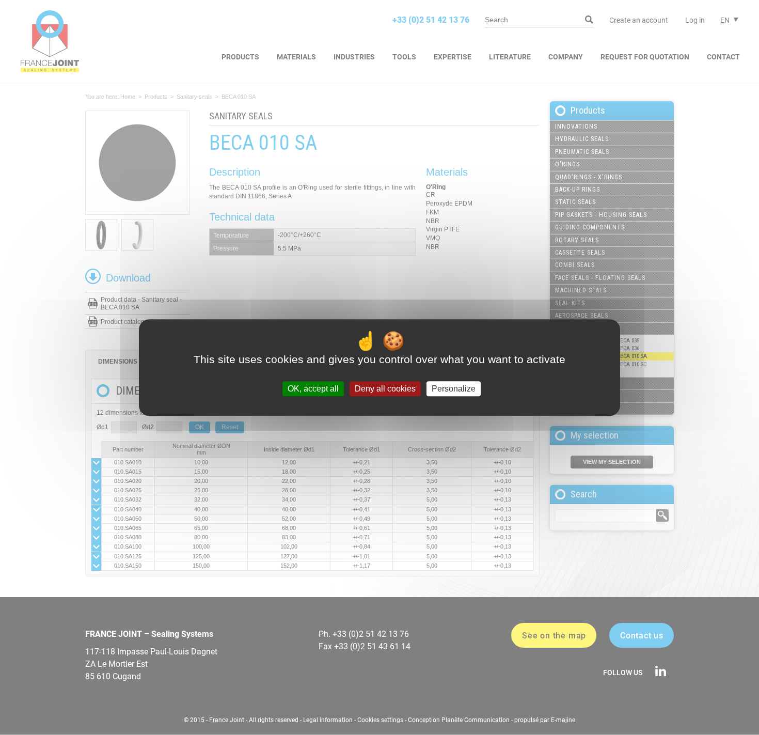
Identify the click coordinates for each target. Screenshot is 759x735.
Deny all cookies (385, 388)
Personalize (454, 388)
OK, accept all (313, 388)
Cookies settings (380, 720)
